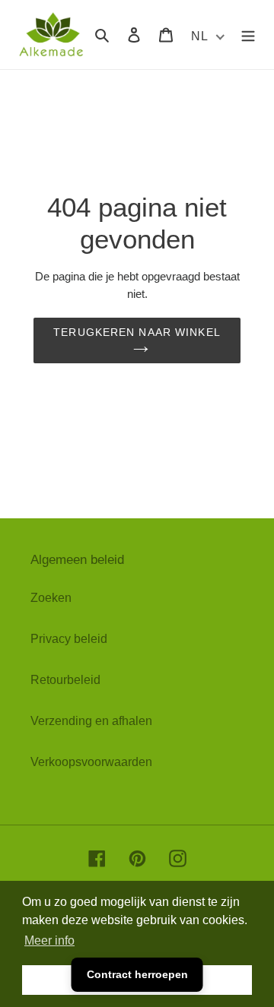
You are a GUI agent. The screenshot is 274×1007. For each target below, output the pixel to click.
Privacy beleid (68, 638)
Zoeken (51, 597)
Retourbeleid (65, 679)
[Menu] (248, 34)
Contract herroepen (137, 974)
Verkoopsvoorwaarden (91, 761)
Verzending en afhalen (91, 720)
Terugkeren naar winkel (137, 332)
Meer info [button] (49, 940)
